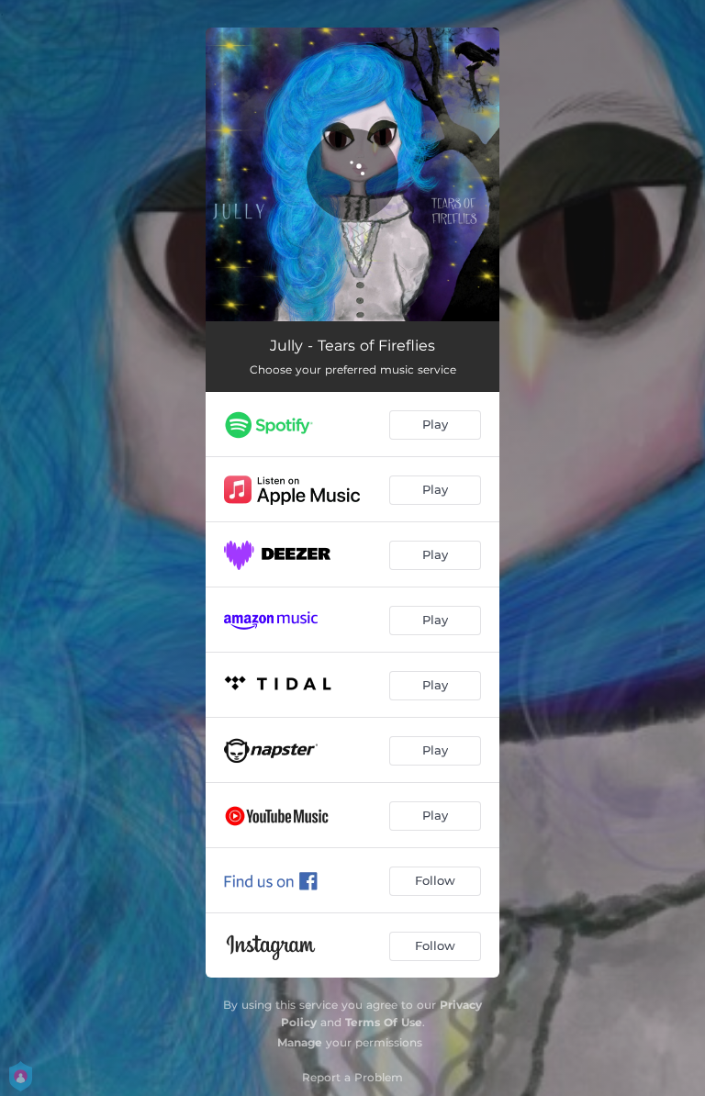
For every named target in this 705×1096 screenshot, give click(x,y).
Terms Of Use (383, 1022)
